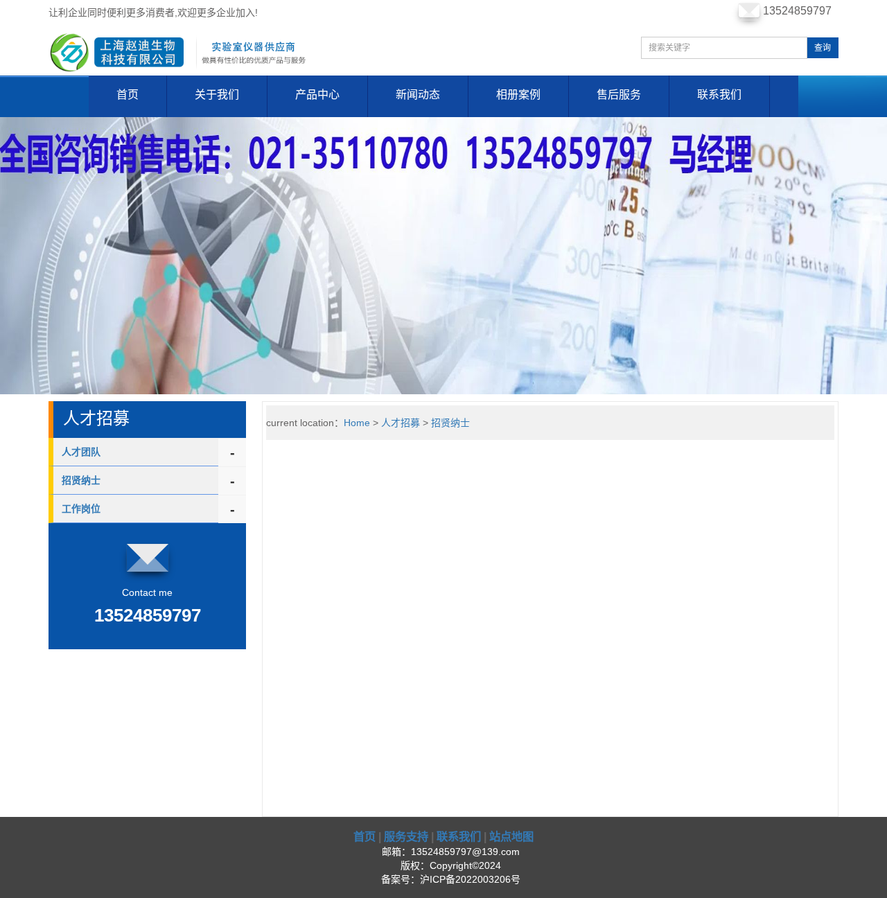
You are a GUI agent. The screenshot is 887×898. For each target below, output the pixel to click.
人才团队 (81, 451)
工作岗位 (81, 508)
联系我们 (719, 94)
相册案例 (518, 94)
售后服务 (619, 94)
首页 (127, 94)
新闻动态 (418, 94)
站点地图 (511, 836)
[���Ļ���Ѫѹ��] (443, 254)
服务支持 (406, 836)
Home (357, 422)
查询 (822, 48)
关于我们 (217, 94)
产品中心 (317, 94)
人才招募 (400, 422)
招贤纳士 (81, 480)
